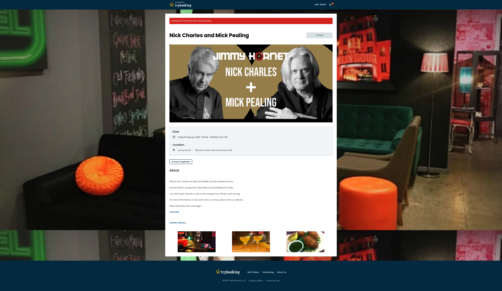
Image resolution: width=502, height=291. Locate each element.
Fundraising (268, 272)
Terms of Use (273, 280)
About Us (281, 272)
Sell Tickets (253, 272)
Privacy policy (256, 280)
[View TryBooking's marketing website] (228, 272)
